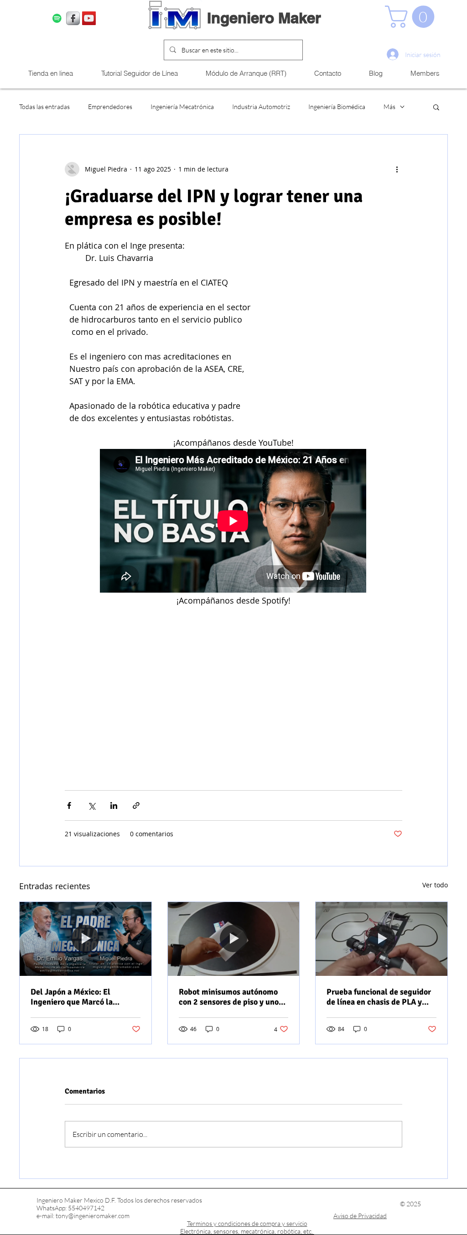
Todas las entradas (44, 106)
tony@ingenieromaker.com (93, 1215)
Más (389, 106)
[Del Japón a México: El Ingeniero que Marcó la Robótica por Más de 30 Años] (85, 939)
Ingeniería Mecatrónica (182, 106)
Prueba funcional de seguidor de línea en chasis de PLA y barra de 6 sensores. (379, 997)
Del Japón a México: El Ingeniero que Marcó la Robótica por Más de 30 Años (82, 997)
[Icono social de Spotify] (57, 18)
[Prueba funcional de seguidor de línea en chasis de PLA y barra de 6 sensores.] (381, 939)
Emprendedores (110, 106)
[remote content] (233, 521)
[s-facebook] (73, 18)
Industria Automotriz (261, 106)
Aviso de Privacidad (360, 1215)
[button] (412, 16)
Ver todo (435, 885)
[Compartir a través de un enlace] (136, 805)
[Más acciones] (396, 169)
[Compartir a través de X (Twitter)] (91, 805)
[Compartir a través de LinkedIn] (113, 805)
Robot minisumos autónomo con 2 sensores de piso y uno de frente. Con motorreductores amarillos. (229, 997)
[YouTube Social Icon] (89, 18)
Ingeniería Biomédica (336, 106)
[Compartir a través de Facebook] (69, 805)
